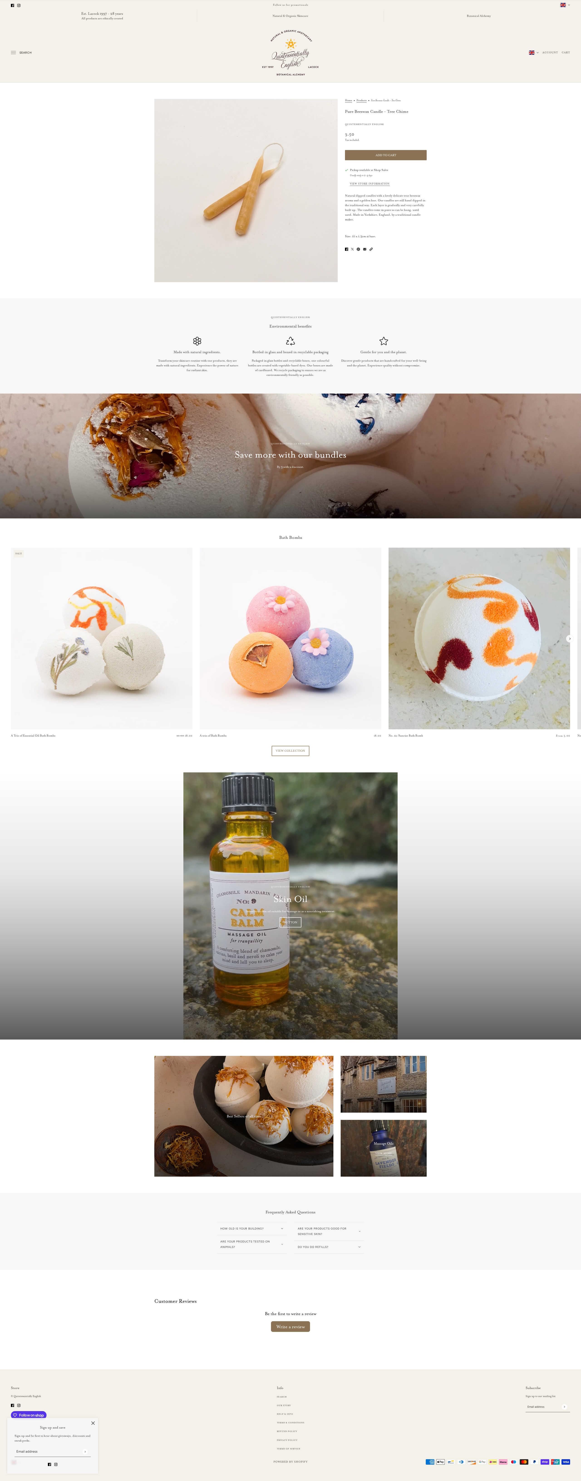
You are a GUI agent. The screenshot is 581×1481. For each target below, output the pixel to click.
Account (550, 52)
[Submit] (85, 1452)
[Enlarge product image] (246, 190)
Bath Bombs (290, 537)
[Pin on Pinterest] (358, 248)
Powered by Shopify (290, 1461)
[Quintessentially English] (290, 52)
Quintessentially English (364, 124)
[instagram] (18, 5)
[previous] (11, 551)
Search (26, 52)
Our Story (284, 1405)
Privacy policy (287, 1440)
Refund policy (287, 1431)
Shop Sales (381, 170)
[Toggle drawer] (13, 52)
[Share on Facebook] (346, 248)
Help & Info (285, 1414)
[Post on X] (352, 248)
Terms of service (288, 1448)
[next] (570, 639)
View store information (370, 183)
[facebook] (12, 5)
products (362, 100)
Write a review (290, 1327)
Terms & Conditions (290, 1422)
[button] (371, 248)
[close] (93, 1423)
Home (348, 100)
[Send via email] (364, 248)
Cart (566, 52)
